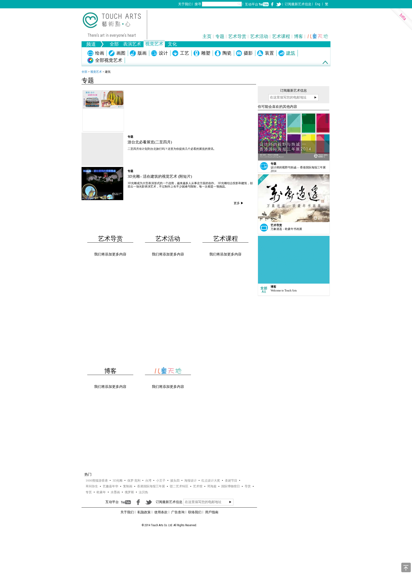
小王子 (160, 480)
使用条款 (161, 512)
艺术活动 (259, 36)
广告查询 (178, 512)
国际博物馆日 (230, 486)
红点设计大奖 (210, 480)
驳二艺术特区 (179, 486)
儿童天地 (318, 36)
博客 (298, 36)
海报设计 (190, 480)
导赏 (248, 486)
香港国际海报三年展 (151, 486)
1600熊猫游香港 (97, 480)
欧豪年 (101, 492)
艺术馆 (197, 486)
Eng (317, 4)
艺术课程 (281, 36)
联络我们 (194, 512)
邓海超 (211, 486)
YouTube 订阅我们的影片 (263, 4)
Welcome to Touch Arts (284, 290)
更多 (237, 203)
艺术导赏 (237, 36)
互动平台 (251, 4)
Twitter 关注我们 (278, 4)
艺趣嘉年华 (110, 486)
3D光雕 (118, 480)
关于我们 (184, 4)
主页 (206, 36)
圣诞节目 (231, 480)
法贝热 (143, 492)
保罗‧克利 (133, 480)
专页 (89, 492)
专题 (219, 36)
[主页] (115, 24)
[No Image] (102, 149)
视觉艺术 (96, 71)
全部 (114, 44)
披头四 (175, 480)
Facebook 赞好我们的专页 (272, 4)
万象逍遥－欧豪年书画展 (286, 229)
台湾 (148, 480)
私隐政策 (144, 512)
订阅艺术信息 (298, 4)
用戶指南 (211, 512)
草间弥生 (92, 486)
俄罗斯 (129, 492)
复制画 (127, 486)
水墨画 (115, 492)
